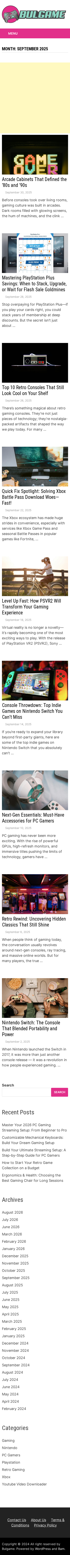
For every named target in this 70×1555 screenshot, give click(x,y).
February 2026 (14, 1241)
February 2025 (14, 1329)
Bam (61, 1549)
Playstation (11, 1462)
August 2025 (12, 1285)
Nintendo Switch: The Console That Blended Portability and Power (31, 1028)
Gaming (8, 1440)
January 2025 (13, 1336)
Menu (13, 33)
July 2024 (10, 1380)
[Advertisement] (35, 97)
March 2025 (12, 1321)
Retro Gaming (13, 1470)
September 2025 (16, 1278)
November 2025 (15, 1263)
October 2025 (13, 1270)
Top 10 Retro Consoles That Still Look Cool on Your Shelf (33, 390)
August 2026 (12, 1212)
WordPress (43, 1549)
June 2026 (10, 1227)
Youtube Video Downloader (24, 1484)
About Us (38, 1520)
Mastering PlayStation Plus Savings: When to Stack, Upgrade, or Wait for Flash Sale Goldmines (34, 283)
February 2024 (14, 1409)
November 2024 (15, 1350)
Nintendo (9, 1448)
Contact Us (16, 1520)
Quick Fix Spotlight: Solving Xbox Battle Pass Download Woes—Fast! (34, 497)
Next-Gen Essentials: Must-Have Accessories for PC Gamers (33, 818)
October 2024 (13, 1358)
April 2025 (10, 1314)
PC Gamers (11, 1455)
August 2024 (12, 1372)
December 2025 (15, 1256)
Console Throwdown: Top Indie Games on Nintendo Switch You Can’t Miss (32, 711)
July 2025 (10, 1292)
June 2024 (11, 1387)
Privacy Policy (45, 1525)
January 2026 (13, 1249)
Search (8, 1085)
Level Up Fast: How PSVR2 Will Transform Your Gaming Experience (31, 607)
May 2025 (10, 1307)
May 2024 (10, 1394)
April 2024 (10, 1401)
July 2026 (10, 1220)
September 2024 (16, 1365)
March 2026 (12, 1234)
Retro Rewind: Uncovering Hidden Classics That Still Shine (34, 922)
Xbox (6, 1477)
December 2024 (15, 1343)
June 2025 (10, 1300)
